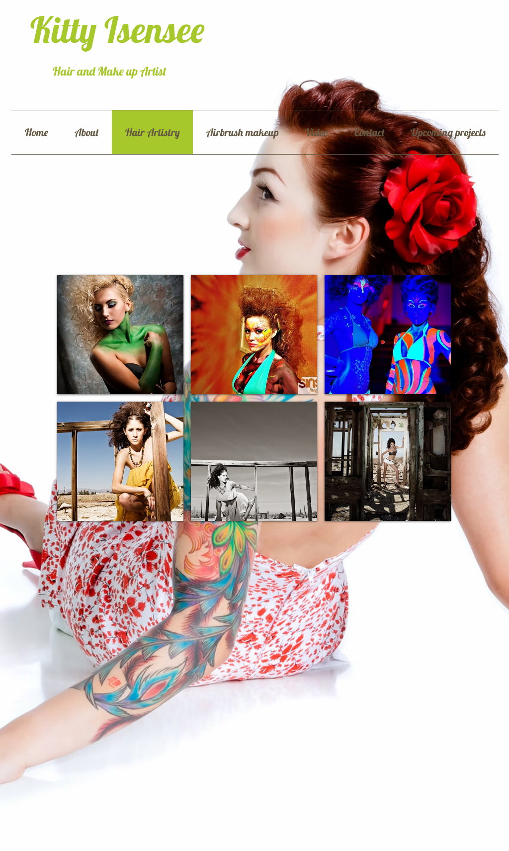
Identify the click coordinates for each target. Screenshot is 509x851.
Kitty (67, 29)
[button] (120, 334)
